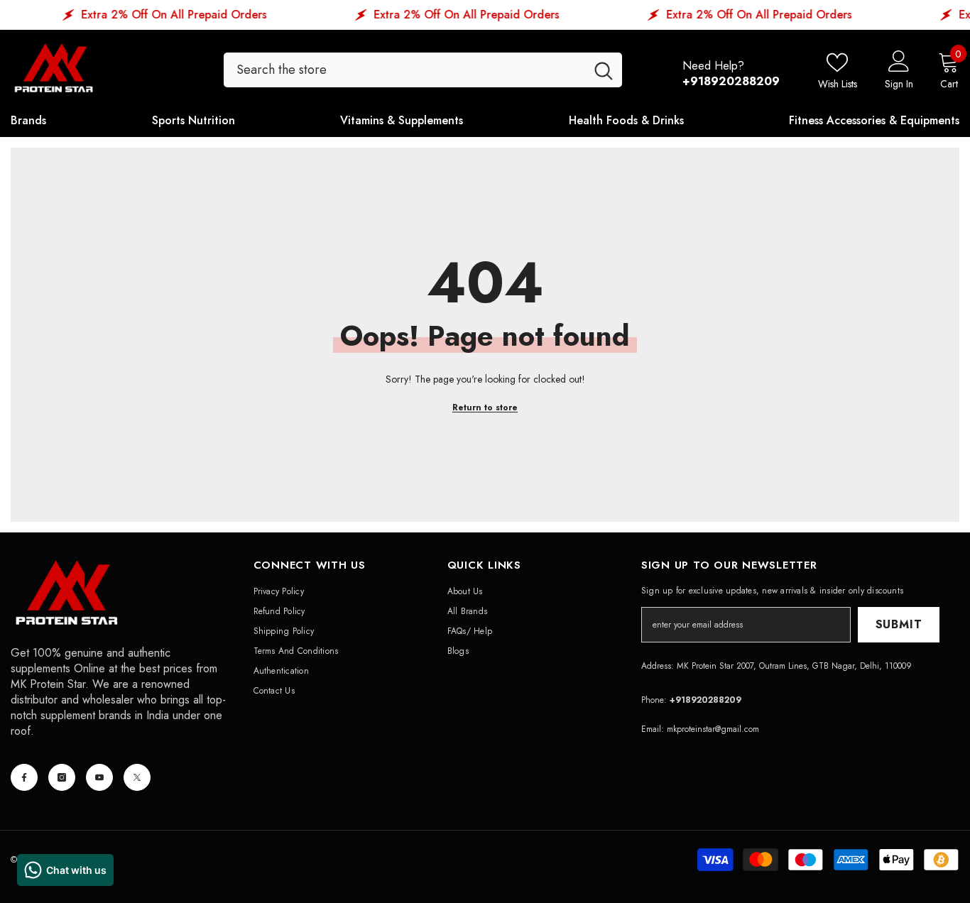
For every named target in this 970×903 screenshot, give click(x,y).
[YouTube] (99, 777)
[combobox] (404, 70)
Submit (899, 624)
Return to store (485, 407)
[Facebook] (24, 777)
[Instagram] (61, 777)
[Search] (423, 70)
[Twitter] (137, 777)
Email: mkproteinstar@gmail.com (700, 729)
